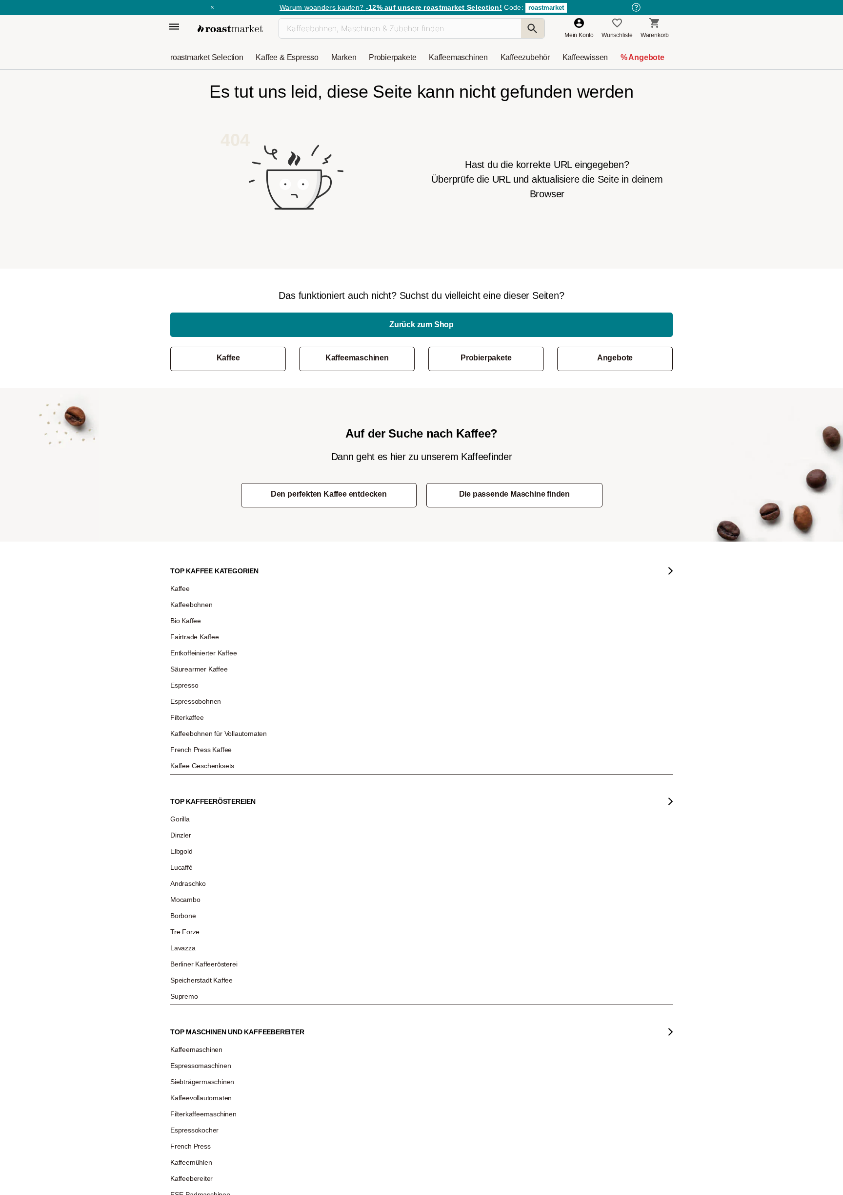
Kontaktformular (393, 811)
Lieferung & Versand (301, 787)
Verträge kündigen (298, 801)
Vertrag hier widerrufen (398, 908)
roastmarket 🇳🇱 (197, 919)
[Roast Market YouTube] (369, 1001)
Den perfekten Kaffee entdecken (329, 494)
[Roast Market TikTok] (340, 1001)
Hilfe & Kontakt (294, 758)
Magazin (189, 758)
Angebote (615, 358)
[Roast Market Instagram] (310, 1001)
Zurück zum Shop (421, 324)
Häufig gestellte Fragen (305, 772)
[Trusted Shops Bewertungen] (560, 880)
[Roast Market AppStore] (498, 1001)
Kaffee (228, 358)
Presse (187, 831)
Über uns (189, 816)
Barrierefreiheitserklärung (210, 845)
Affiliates (188, 860)
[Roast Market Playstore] (528, 1001)
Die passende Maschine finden (514, 494)
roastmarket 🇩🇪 (197, 904)
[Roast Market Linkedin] (429, 1001)
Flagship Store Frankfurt (305, 864)
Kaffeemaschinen (357, 358)
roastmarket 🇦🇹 (197, 889)
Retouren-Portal (295, 816)
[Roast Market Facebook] (399, 1001)
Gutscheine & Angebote (208, 787)
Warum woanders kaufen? (391, 7)
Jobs (184, 801)
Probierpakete (486, 358)
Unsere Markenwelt (203, 875)
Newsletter (191, 772)
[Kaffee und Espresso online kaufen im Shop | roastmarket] (230, 28)
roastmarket (546, 7)
